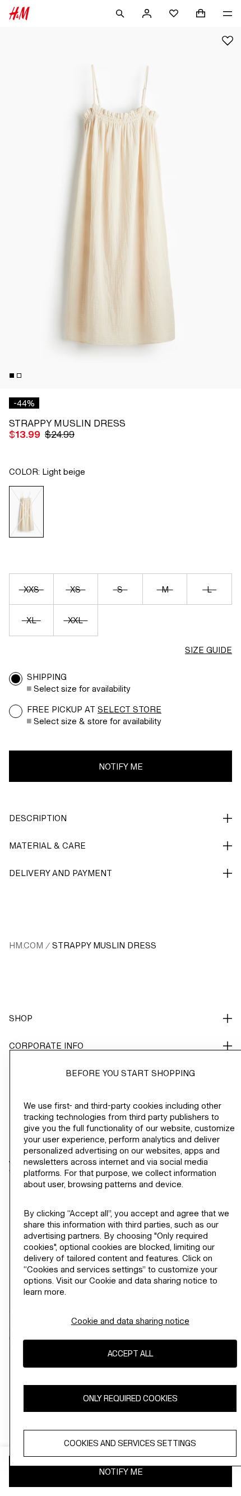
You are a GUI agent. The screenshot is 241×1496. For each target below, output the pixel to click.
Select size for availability (82, 688)
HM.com (26, 945)
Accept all (130, 1353)
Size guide (208, 650)
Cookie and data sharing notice (130, 1321)
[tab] (12, 375)
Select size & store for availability (97, 721)
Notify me (121, 766)
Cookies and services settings (130, 1443)
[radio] (27, 512)
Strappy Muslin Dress (104, 945)
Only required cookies (130, 1398)
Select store (129, 709)
